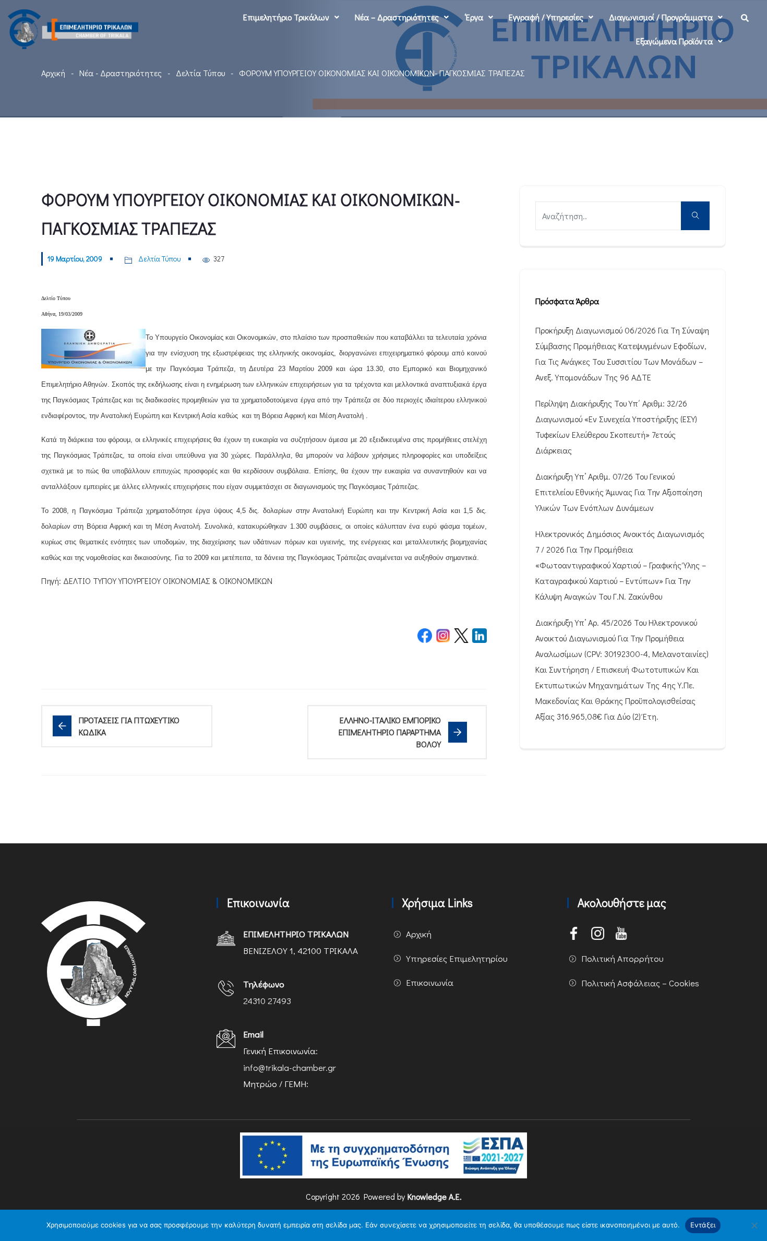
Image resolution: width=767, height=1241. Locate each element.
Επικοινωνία (429, 982)
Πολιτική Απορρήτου (622, 958)
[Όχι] (754, 1225)
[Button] (695, 215)
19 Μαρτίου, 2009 (74, 259)
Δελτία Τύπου (200, 72)
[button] (291, 17)
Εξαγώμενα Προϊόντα (674, 40)
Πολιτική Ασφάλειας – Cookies (640, 983)
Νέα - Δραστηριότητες (120, 72)
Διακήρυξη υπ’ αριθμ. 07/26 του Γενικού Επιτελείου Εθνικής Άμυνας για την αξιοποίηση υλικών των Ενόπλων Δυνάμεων (618, 492)
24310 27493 (267, 1001)
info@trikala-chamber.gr (289, 1067)
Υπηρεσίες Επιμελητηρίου (457, 958)
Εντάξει (703, 1225)
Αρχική (53, 72)
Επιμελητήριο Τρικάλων (286, 16)
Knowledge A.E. (435, 1196)
